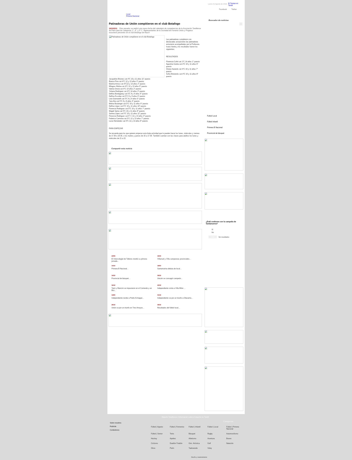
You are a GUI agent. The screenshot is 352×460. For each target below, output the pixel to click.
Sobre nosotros (213, 15)
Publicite (224, 15)
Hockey (154, 438)
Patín (172, 448)
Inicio (114, 15)
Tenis (172, 434)
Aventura (211, 438)
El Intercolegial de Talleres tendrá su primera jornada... (129, 258)
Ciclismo (154, 443)
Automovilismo (232, 434)
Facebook (223, 9)
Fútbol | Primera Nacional (232, 428)
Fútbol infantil (212, 122)
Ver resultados (223, 237)
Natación (229, 443)
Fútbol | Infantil (194, 427)
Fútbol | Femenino (177, 427)
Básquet (192, 434)
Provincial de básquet (215, 133)
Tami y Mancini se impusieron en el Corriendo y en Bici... (132, 287)
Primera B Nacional (214, 127)
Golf (209, 443)
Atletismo (192, 438)
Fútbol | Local (212, 427)
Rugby (210, 434)
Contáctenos (114, 430)
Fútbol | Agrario (157, 427)
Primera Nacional (132, 16)
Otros (153, 448)
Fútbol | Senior (157, 434)
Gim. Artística (194, 443)
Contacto (234, 15)
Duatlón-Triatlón (176, 443)
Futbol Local (212, 116)
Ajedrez (173, 438)
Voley (209, 448)
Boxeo (228, 438)
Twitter (234, 9)
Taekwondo (193, 448)
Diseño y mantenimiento (199, 457)
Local (128, 14)
